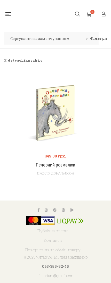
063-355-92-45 (55, 266)
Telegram (55, 210)
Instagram (46, 210)
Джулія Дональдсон (55, 173)
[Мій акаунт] (104, 14)
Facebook (38, 210)
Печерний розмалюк (55, 165)
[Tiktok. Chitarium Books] (72, 210)
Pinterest (63, 210)
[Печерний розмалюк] (55, 113)
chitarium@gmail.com (55, 275)
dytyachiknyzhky (25, 60)
